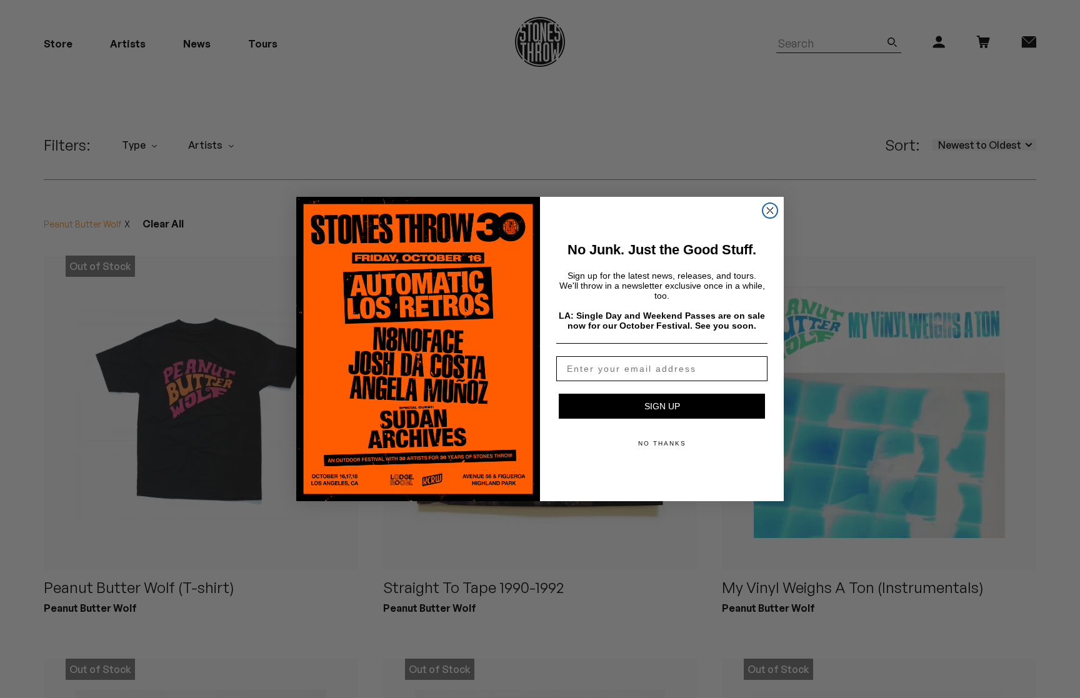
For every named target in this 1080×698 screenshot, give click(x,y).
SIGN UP (662, 406)
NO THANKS (662, 443)
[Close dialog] (770, 210)
